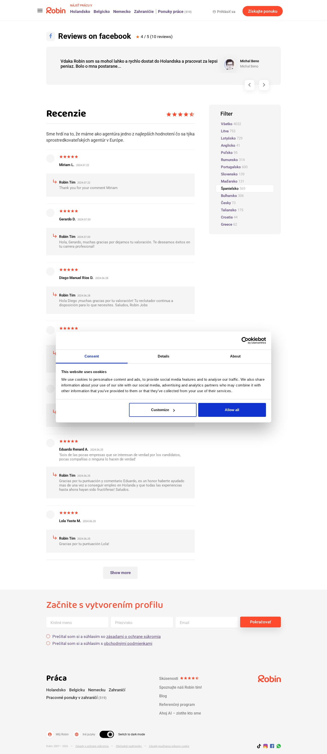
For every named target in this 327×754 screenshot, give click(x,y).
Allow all (232, 410)
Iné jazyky (84, 734)
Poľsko (229, 153)
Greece (229, 224)
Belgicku (77, 689)
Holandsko (80, 11)
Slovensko (232, 174)
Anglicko (230, 145)
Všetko (231, 124)
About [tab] (235, 356)
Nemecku (96, 689)
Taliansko (232, 210)
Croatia (229, 217)
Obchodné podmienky (129, 746)
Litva (228, 131)
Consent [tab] (92, 356)
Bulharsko (232, 196)
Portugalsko (234, 167)
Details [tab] (163, 356)
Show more (120, 572)
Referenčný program (177, 704)
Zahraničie (144, 11)
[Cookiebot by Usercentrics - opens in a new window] (245, 340)
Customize (160, 410)
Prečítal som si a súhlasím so (106, 636)
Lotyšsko (231, 138)
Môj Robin (58, 734)
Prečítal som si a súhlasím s (102, 643)
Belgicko (102, 11)
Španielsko (233, 188)
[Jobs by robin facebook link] (272, 746)
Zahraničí (117, 689)
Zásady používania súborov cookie (169, 746)
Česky (228, 203)
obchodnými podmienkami (128, 643)
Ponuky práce (175, 11)
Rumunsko (233, 160)
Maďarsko (232, 181)
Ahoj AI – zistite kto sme (180, 713)
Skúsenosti (179, 678)
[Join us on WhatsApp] (277, 746)
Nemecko (122, 11)
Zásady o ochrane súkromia (92, 746)
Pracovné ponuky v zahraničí (76, 697)
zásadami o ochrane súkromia (133, 636)
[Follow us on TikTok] (260, 746)
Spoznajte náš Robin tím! (180, 687)
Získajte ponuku (262, 11)
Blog (163, 696)
